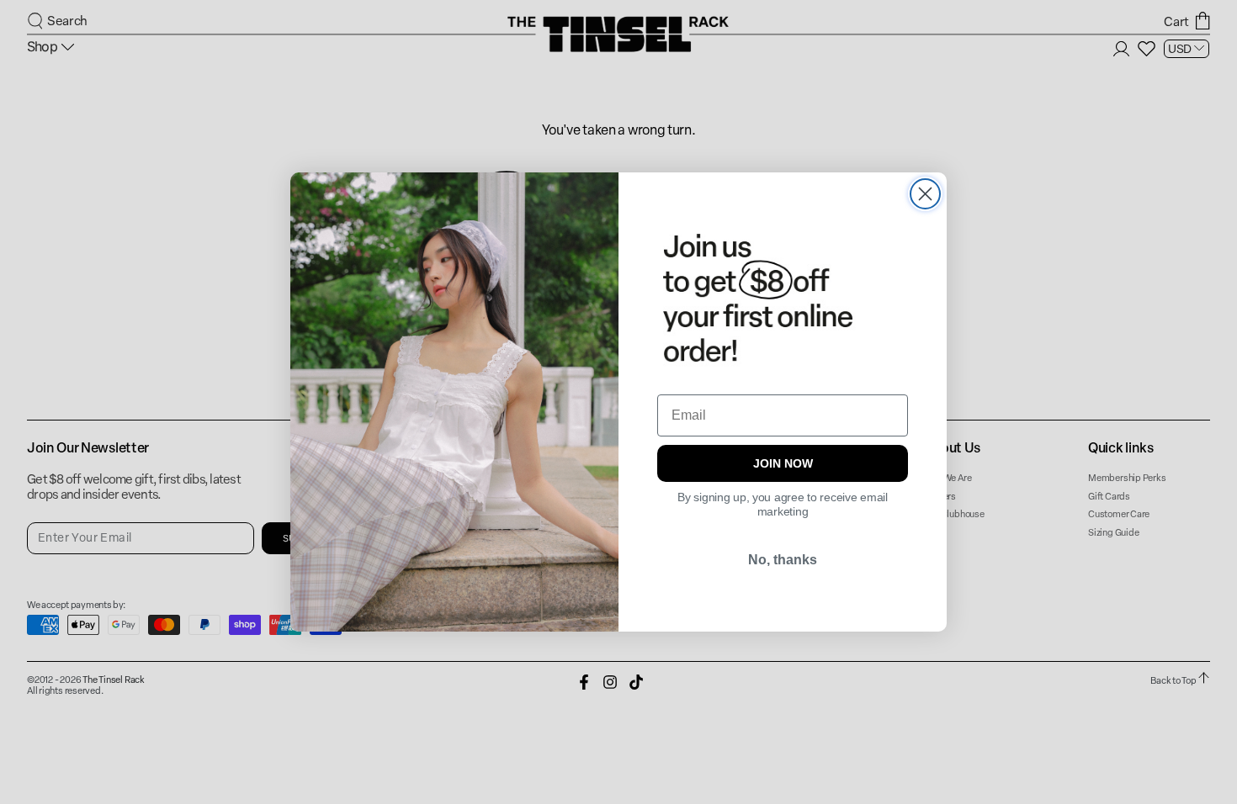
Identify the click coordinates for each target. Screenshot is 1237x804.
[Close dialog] (925, 194)
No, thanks (782, 560)
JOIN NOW (783, 463)
